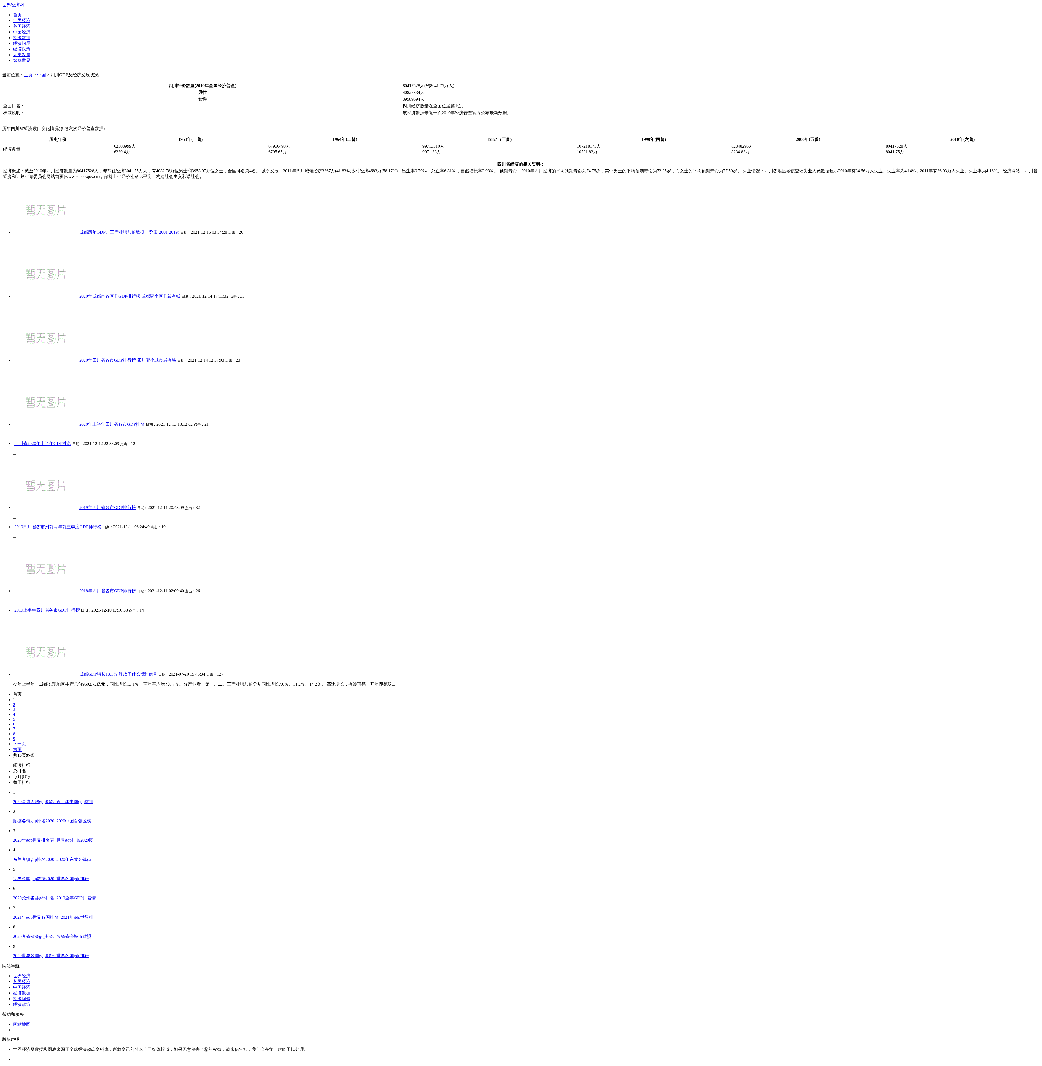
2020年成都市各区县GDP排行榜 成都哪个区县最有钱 (129, 296)
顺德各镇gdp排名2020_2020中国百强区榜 (52, 821)
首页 (17, 14)
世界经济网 (13, 4)
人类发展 (21, 54)
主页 (28, 74)
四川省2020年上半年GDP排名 (42, 443)
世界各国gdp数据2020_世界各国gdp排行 (51, 878)
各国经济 (21, 26)
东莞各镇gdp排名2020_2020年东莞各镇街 (52, 859)
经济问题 (21, 43)
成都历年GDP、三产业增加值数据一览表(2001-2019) (129, 232)
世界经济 (21, 20)
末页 (17, 749)
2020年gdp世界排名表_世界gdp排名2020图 (53, 840)
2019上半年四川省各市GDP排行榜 (47, 610)
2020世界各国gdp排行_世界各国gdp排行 (51, 955)
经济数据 (21, 37)
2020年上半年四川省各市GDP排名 (112, 424)
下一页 (19, 744)
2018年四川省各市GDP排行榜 (107, 590)
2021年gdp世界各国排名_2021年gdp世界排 (53, 917)
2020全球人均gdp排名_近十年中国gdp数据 (53, 801)
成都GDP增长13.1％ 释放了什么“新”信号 (118, 674)
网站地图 (21, 1024)
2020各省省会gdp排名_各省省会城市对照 (52, 936)
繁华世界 (21, 60)
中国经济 (21, 32)
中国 (41, 74)
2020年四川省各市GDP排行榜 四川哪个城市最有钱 (127, 360)
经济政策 (21, 49)
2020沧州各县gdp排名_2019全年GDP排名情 (54, 898)
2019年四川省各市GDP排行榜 (107, 507)
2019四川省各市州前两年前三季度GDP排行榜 (57, 526)
